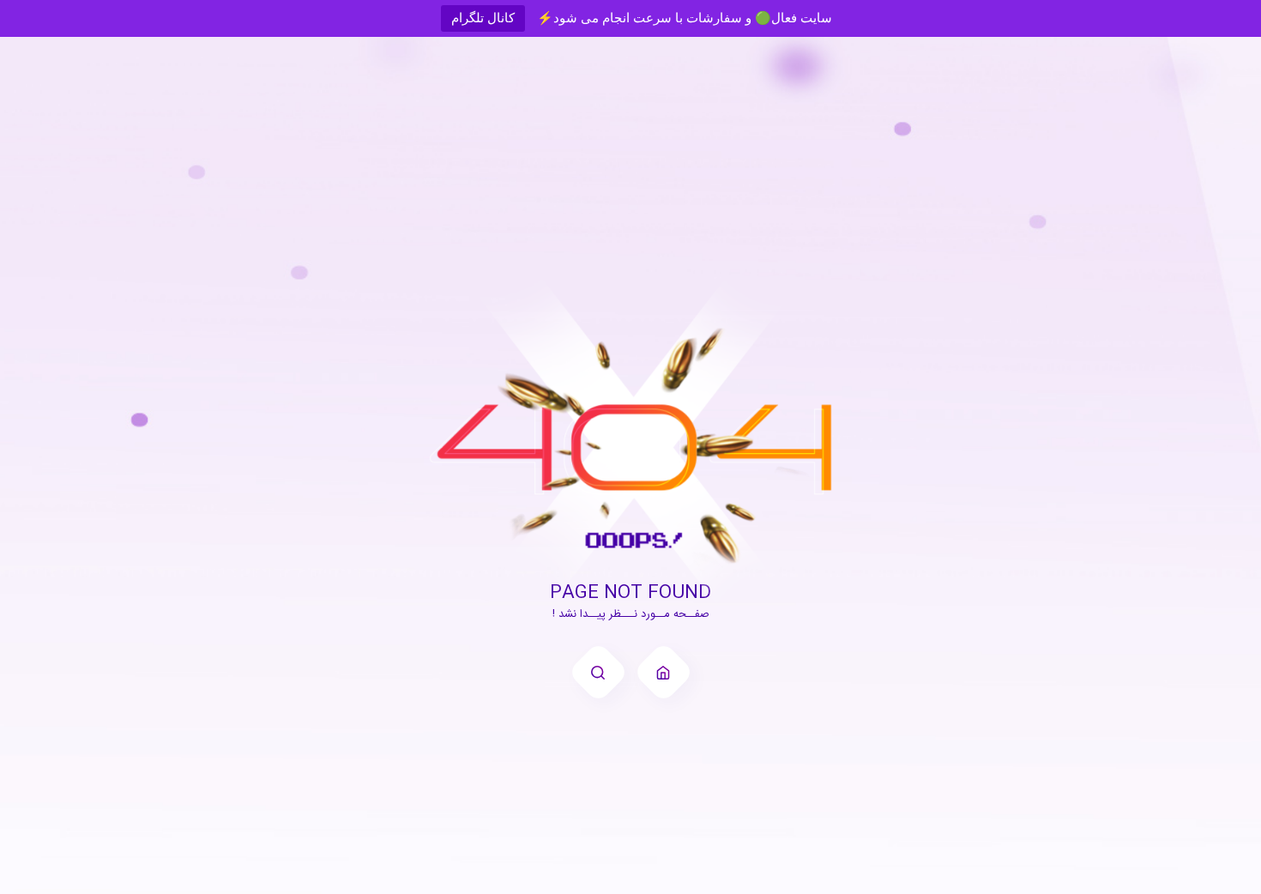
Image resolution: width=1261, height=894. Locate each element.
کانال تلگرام (483, 17)
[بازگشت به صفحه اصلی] (663, 672)
